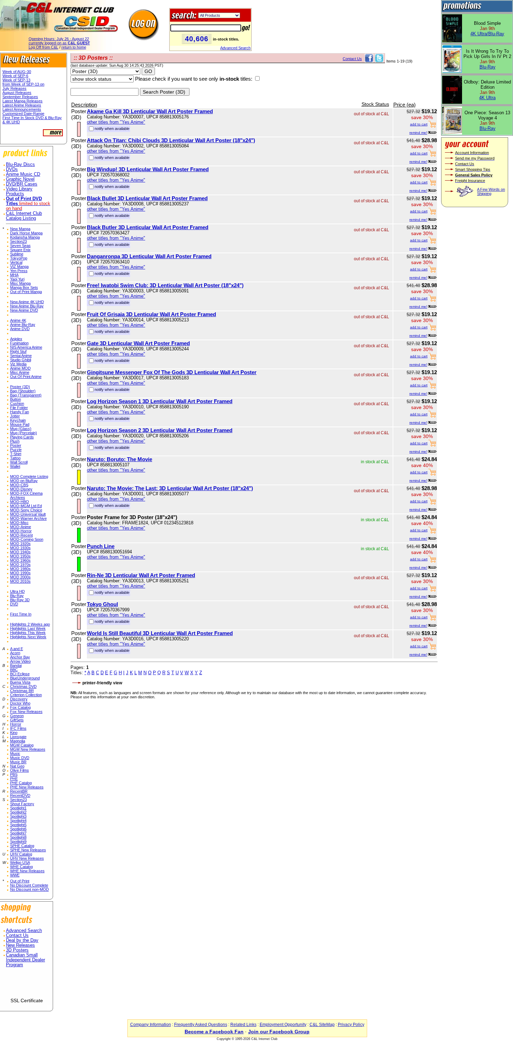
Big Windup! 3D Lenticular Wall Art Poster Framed (148, 169)
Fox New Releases (26, 711)
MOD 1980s (20, 569)
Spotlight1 (18, 808)
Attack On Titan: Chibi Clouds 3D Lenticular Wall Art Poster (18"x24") (171, 140)
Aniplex (16, 339)
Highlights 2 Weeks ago (30, 624)
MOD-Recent (21, 535)
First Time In (20, 614)
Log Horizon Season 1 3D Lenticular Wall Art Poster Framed (159, 401)
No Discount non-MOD (29, 889)
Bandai (16, 665)
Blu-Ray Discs (20, 164)
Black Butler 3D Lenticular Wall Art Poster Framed (147, 227)
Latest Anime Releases (21, 105)
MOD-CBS (19, 485)
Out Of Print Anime (26, 376)
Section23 (18, 241)
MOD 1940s (20, 552)
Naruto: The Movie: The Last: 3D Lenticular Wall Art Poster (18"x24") (170, 488)
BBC (14, 670)
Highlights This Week (28, 633)
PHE (14, 779)
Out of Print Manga (26, 292)
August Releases (16, 92)
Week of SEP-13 (16, 80)
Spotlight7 (18, 833)
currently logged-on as (59, 43)
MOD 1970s (20, 564)
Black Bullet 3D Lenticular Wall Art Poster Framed (147, 198)
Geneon (17, 716)
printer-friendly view (102, 682)
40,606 (196, 39)
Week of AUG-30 (16, 72)
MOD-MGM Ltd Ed (26, 506)
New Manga (20, 229)
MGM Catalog (22, 745)
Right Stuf (18, 351)
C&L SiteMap (322, 1024)
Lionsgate (18, 737)
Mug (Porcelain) (23, 433)
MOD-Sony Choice (26, 510)
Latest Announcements (21, 109)
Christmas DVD (23, 686)
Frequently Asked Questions (200, 1024)
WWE (15, 875)
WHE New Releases (27, 871)
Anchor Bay (20, 657)
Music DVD (19, 758)
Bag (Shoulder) (23, 391)
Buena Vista (20, 682)
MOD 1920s (20, 543)
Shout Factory (22, 804)
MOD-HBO (19, 502)
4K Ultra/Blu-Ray (487, 33)
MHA (14, 275)
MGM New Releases (27, 749)
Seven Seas (20, 245)
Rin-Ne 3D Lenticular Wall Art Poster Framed (141, 575)
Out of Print (19, 881)
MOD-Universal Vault (28, 514)
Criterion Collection (26, 695)
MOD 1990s (20, 573)
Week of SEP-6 (15, 76)
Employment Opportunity (283, 1024)
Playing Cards (22, 437)
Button (15, 399)
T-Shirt (15, 454)
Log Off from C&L (43, 47)
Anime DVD (20, 329)
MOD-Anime (20, 527)
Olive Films (19, 770)
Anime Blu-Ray (22, 324)
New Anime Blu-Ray (27, 306)
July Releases (14, 88)
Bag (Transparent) (26, 395)
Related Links (243, 1024)
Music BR (18, 762)
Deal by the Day (22, 940)
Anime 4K (18, 320)
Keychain (18, 420)
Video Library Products (19, 191)
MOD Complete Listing (29, 476)
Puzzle (16, 449)
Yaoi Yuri (17, 279)
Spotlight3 (18, 816)
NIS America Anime (26, 347)
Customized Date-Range (23, 113)
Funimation (19, 343)
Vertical (16, 262)
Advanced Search (235, 48)
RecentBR (19, 791)
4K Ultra (487, 97)
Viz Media (18, 364)
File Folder (19, 408)
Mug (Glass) (20, 429)
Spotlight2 (18, 812)
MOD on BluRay (24, 481)
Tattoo (15, 458)
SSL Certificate (26, 1000)
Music (15, 753)
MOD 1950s (20, 556)
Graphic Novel (20, 179)
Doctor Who (20, 703)
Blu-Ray (17, 596)
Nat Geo (17, 766)
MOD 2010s (20, 581)
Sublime (16, 254)
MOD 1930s (20, 548)
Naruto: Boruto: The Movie (119, 459)
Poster (15, 445)
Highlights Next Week (28, 637)
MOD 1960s (20, 560)
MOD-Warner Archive (28, 518)
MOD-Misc (19, 522)
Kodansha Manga (25, 237)
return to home (73, 47)
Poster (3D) (20, 387)
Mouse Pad (19, 424)
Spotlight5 (18, 825)
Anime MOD (20, 368)
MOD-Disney (21, 489)
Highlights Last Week (28, 628)
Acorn (15, 653)
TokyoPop (18, 258)
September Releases (20, 97)
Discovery (19, 699)
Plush (15, 441)
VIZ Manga (19, 266)
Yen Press (19, 271)
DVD (14, 604)
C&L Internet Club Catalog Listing (24, 216)
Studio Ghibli (20, 360)
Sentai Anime (21, 356)
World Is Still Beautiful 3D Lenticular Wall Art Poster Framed (160, 633)
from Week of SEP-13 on (23, 84)
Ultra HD (17, 591)
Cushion (17, 403)
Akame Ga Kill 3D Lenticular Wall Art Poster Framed (150, 111)
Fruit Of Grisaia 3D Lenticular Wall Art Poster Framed (151, 314)
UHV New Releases (27, 858)
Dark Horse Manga (26, 233)
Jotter (15, 416)
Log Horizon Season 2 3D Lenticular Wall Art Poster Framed (159, 430)
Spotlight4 (18, 820)
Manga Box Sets (24, 287)
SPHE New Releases (28, 850)
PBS (13, 774)
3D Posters (17, 950)
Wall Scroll (19, 462)
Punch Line (100, 546)
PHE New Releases (27, 787)
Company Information (150, 1024)
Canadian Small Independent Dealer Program (25, 960)
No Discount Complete (29, 885)
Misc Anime (19, 372)
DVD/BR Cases (21, 184)
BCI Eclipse (20, 674)
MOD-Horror (21, 531)
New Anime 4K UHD (27, 302)
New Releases (20, 945)
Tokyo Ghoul (102, 604)
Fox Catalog (20, 707)
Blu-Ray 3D (20, 600)
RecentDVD (20, 795)
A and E (16, 649)
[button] (26, 985)
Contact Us (17, 935)
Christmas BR (22, 691)
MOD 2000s (20, 577)
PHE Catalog (21, 783)
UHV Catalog (21, 854)
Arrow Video (20, 661)
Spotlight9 (18, 841)
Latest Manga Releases (22, 101)
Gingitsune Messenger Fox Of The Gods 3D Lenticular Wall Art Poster (171, 372)
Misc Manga (20, 283)
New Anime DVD (24, 310)
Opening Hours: (59, 39)
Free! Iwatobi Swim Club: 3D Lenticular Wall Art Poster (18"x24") (165, 285)
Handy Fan (19, 412)
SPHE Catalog (22, 846)
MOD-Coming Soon (26, 539)
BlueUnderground (25, 678)
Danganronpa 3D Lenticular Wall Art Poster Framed (149, 256)
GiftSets (17, 720)
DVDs (12, 169)
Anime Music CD (23, 174)
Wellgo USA (20, 862)
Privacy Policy (351, 1024)
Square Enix (20, 250)
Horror (15, 724)
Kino (13, 732)
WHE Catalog (21, 867)
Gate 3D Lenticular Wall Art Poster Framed (138, 343)
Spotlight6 (18, 829)
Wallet (15, 466)
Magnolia (17, 741)
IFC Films (18, 728)
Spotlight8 (18, 837)
